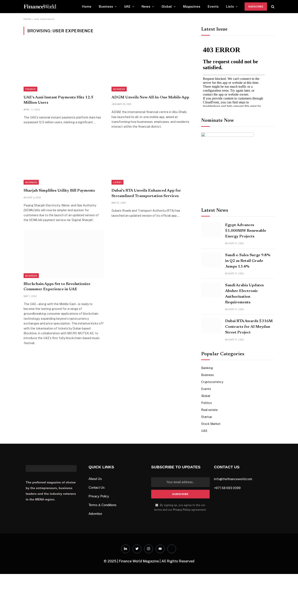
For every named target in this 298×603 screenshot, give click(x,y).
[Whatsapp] (171, 549)
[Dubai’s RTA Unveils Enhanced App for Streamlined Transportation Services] (151, 161)
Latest (117, 182)
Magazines (191, 6)
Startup (206, 417)
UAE (127, 6)
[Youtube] (160, 549)
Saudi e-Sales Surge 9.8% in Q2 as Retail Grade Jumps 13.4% (247, 260)
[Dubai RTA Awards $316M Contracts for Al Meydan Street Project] (211, 325)
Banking (207, 368)
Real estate (209, 410)
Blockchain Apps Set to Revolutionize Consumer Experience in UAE (57, 286)
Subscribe (255, 6)
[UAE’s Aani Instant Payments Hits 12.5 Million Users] (64, 67)
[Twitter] (137, 549)
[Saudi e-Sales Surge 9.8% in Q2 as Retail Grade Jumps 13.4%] (211, 259)
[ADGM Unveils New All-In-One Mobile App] (151, 67)
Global (166, 6)
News (146, 6)
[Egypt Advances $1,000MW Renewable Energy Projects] (211, 229)
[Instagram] (148, 549)
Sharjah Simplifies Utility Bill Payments (59, 191)
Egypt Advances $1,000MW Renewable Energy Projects (245, 230)
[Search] (272, 7)
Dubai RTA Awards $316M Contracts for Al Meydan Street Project (249, 326)
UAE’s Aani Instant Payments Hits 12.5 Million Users (58, 100)
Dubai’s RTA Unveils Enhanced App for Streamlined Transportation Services (146, 193)
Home (86, 6)
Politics (206, 403)
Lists (230, 6)
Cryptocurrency (212, 382)
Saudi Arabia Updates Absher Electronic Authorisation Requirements (244, 293)
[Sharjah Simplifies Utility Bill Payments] (64, 161)
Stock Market (211, 424)
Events (213, 6)
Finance (30, 89)
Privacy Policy (182, 509)
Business (106, 6)
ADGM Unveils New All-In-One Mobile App (150, 98)
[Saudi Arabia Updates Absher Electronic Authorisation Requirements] (211, 289)
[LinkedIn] (125, 549)
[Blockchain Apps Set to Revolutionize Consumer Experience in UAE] (64, 254)
